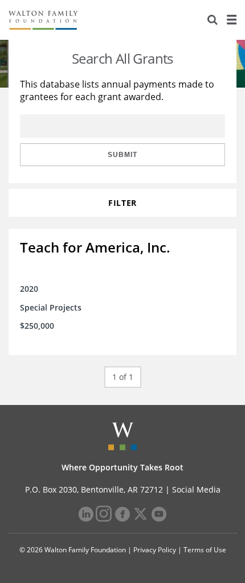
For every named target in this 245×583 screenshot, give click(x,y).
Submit (122, 155)
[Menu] (231, 20)
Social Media (196, 489)
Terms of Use (204, 550)
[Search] (212, 20)
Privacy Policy (154, 550)
